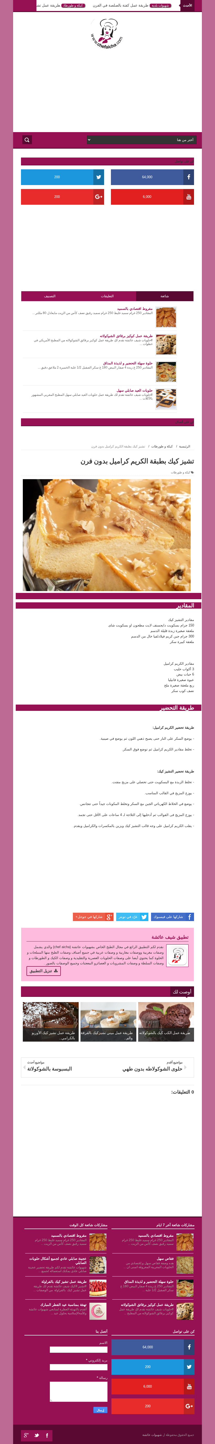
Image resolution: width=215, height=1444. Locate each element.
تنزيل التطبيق (41, 971)
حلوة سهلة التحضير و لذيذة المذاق (149, 1282)
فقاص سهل (165, 1259)
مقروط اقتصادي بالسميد (156, 1235)
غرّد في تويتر (128, 917)
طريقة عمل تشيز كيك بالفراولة (38, 5)
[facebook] (47, 1435)
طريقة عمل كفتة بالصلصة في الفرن (123, 5)
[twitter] (36, 1435)
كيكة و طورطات (75, 5)
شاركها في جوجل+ (89, 917)
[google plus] (26, 1435)
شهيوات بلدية (162, 5)
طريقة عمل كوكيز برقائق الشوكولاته (147, 1305)
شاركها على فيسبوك (168, 917)
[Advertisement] (107, 90)
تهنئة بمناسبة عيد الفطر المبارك (63, 1305)
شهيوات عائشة (152, 1435)
